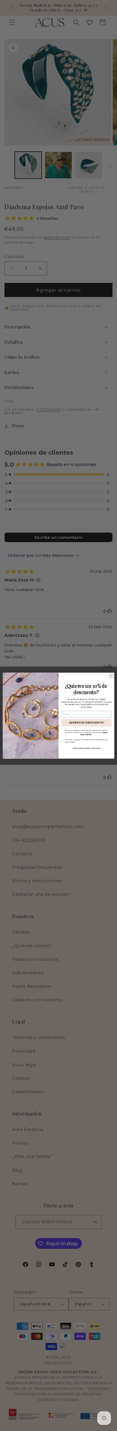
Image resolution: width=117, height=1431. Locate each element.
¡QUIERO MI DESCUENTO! (86, 722)
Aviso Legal (95, 748)
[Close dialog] (111, 676)
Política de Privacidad (81, 748)
